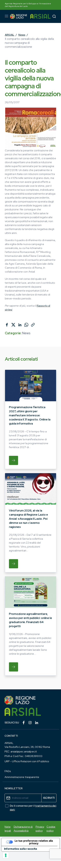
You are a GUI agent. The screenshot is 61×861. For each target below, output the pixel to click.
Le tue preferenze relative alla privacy (34, 842)
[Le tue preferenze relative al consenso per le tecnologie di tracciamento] (6, 855)
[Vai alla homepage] (18, 16)
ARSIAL (9, 35)
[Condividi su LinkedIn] (20, 325)
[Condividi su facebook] (7, 325)
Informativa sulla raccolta (20, 848)
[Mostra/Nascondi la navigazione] (6, 16)
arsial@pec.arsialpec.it (24, 751)
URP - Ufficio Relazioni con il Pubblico (27, 761)
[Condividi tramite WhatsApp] (26, 325)
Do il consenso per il (33, 807)
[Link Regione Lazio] (30, 700)
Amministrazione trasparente (22, 777)
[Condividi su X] (13, 325)
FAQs (8, 771)
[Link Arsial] (30, 712)
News (21, 35)
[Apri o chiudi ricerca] (54, 16)
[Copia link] (33, 325)
